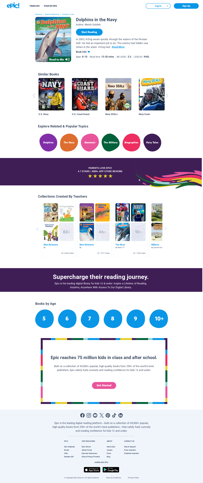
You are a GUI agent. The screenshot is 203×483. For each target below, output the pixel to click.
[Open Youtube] (95, 415)
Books (66, 450)
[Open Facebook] (82, 415)
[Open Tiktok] (114, 415)
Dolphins (38, 14)
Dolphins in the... (68, 14)
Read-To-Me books (52, 14)
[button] (59, 229)
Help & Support (130, 447)
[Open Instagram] (89, 415)
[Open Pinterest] (108, 415)
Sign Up (186, 5)
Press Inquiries (130, 450)
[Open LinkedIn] (120, 415)
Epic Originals (69, 447)
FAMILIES (34, 5)
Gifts (66, 453)
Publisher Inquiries (131, 453)
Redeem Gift (69, 457)
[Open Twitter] (101, 415)
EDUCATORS (50, 5)
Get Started (104, 385)
